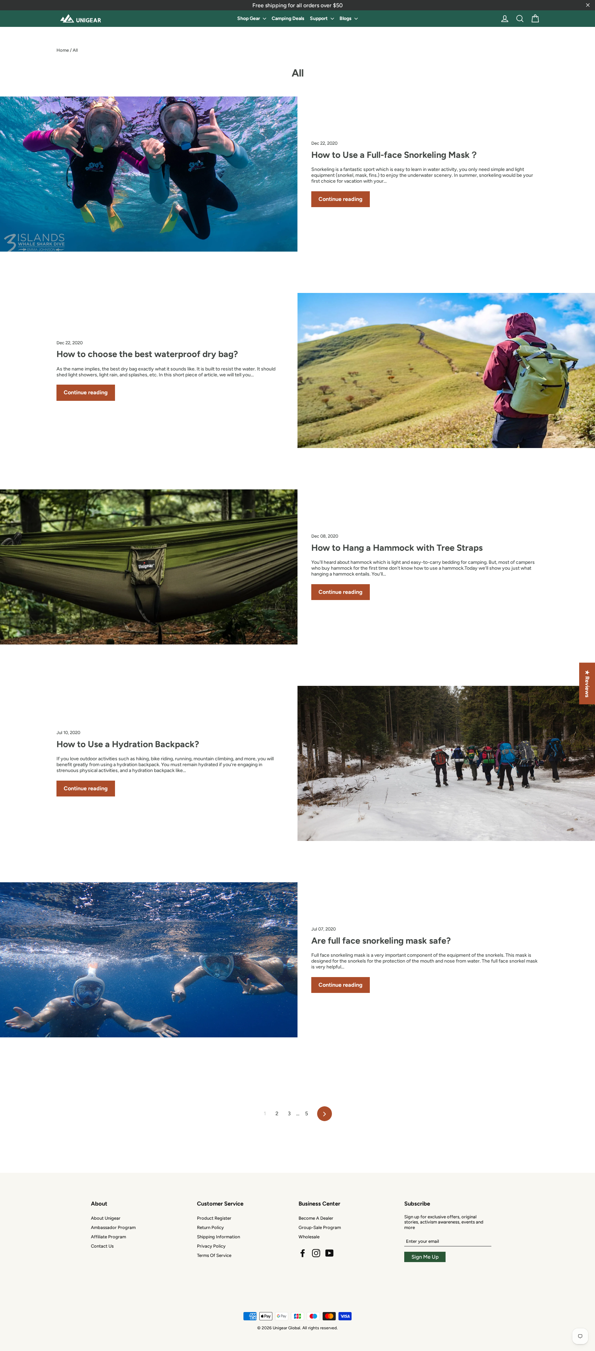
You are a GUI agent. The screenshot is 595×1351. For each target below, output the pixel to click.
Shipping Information (218, 1236)
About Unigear (106, 1218)
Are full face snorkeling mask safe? (381, 940)
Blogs (346, 18)
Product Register (214, 1218)
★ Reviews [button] (587, 683)
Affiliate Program (108, 1236)
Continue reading (341, 199)
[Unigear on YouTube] (329, 1253)
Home (62, 50)
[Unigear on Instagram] (316, 1253)
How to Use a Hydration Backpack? (127, 744)
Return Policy (210, 1227)
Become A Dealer (316, 1218)
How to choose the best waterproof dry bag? (147, 354)
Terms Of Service (214, 1255)
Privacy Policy (211, 1246)
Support (319, 18)
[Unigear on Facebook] (303, 1253)
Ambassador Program (113, 1227)
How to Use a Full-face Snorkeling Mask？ (395, 155)
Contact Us (102, 1246)
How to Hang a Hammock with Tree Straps (397, 547)
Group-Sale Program (320, 1227)
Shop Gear (249, 18)
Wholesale (309, 1236)
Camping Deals (288, 18)
